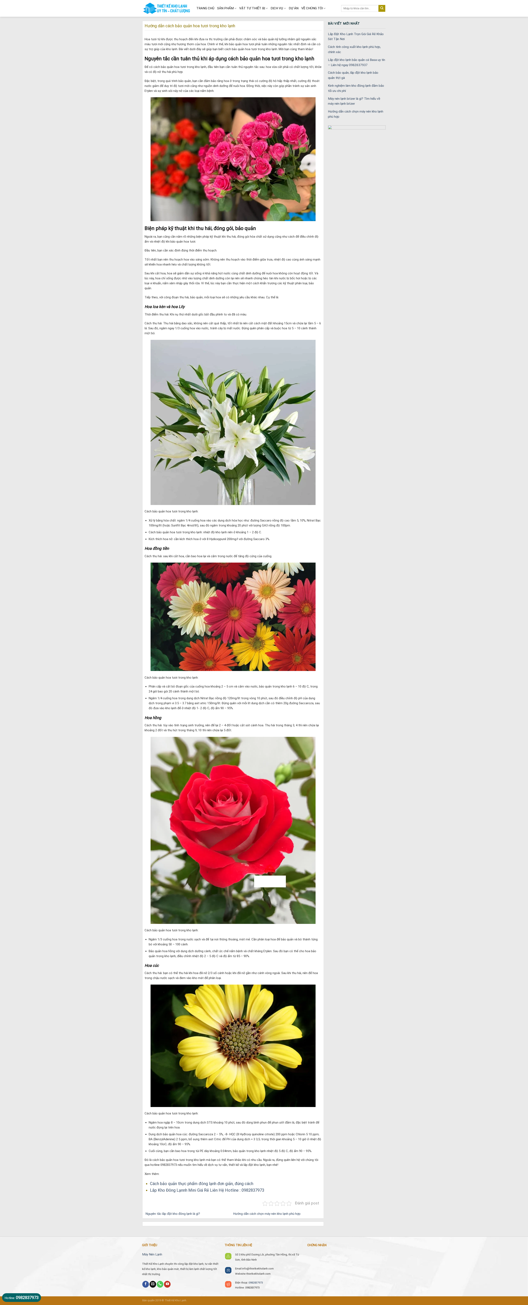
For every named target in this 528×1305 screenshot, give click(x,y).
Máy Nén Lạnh (152, 1254)
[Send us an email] (153, 1284)
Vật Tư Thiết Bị (252, 8)
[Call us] (160, 1284)
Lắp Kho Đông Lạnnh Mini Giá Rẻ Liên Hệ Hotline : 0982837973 (207, 1190)
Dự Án (293, 8)
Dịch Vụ (277, 8)
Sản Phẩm (225, 8)
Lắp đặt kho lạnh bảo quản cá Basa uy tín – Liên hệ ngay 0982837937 (356, 62)
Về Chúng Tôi (312, 8)
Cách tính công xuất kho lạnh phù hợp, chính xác (354, 49)
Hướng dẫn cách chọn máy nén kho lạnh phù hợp (267, 1214)
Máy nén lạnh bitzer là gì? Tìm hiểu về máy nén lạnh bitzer (354, 101)
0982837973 (256, 1282)
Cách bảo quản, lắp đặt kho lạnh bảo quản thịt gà (353, 75)
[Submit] (381, 8)
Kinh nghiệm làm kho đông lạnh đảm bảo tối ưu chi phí (356, 88)
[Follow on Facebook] (145, 1284)
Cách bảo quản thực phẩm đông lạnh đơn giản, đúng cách (201, 1183)
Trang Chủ (205, 8)
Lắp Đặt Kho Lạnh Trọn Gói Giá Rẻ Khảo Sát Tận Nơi (356, 36)
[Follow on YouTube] (167, 1284)
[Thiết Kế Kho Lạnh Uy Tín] (166, 8)
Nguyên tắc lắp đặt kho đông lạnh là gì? (172, 1214)
